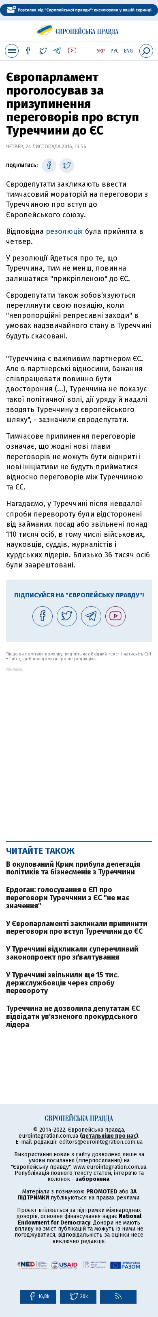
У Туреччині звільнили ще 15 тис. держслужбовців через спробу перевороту (62, 983)
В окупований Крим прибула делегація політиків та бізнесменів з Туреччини (73, 868)
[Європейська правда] (79, 28)
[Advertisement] (79, 750)
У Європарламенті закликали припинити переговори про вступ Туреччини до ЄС (76, 927)
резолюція (65, 231)
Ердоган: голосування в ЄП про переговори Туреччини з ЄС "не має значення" (67, 897)
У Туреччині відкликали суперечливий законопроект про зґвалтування (72, 953)
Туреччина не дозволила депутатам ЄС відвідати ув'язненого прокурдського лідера (73, 1016)
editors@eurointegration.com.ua (101, 1141)
